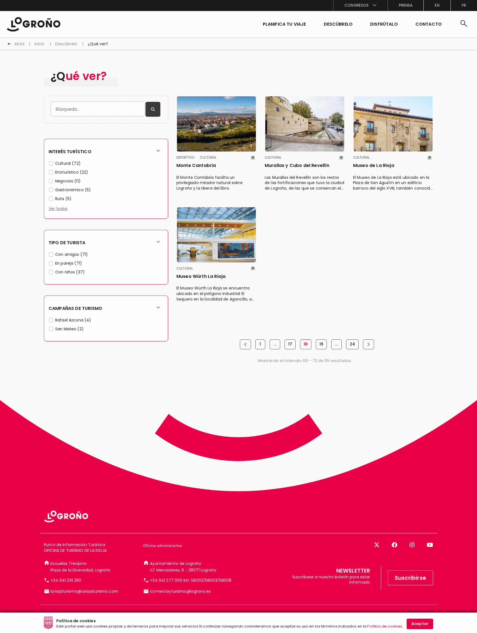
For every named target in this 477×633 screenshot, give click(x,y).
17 (292, 345)
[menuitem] (360, 5)
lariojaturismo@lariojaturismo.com (84, 591)
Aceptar (419, 623)
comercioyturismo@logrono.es (180, 591)
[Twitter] (377, 545)
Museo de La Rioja (373, 165)
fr (464, 5)
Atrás (19, 44)
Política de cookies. (385, 626)
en (437, 5)
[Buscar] (152, 109)
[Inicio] (33, 24)
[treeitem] (106, 164)
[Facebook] (394, 545)
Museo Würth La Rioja (201, 276)
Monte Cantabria (196, 165)
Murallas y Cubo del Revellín (297, 165)
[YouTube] (430, 545)
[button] (338, 24)
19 (323, 345)
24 (354, 345)
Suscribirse (410, 578)
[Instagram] (412, 545)
